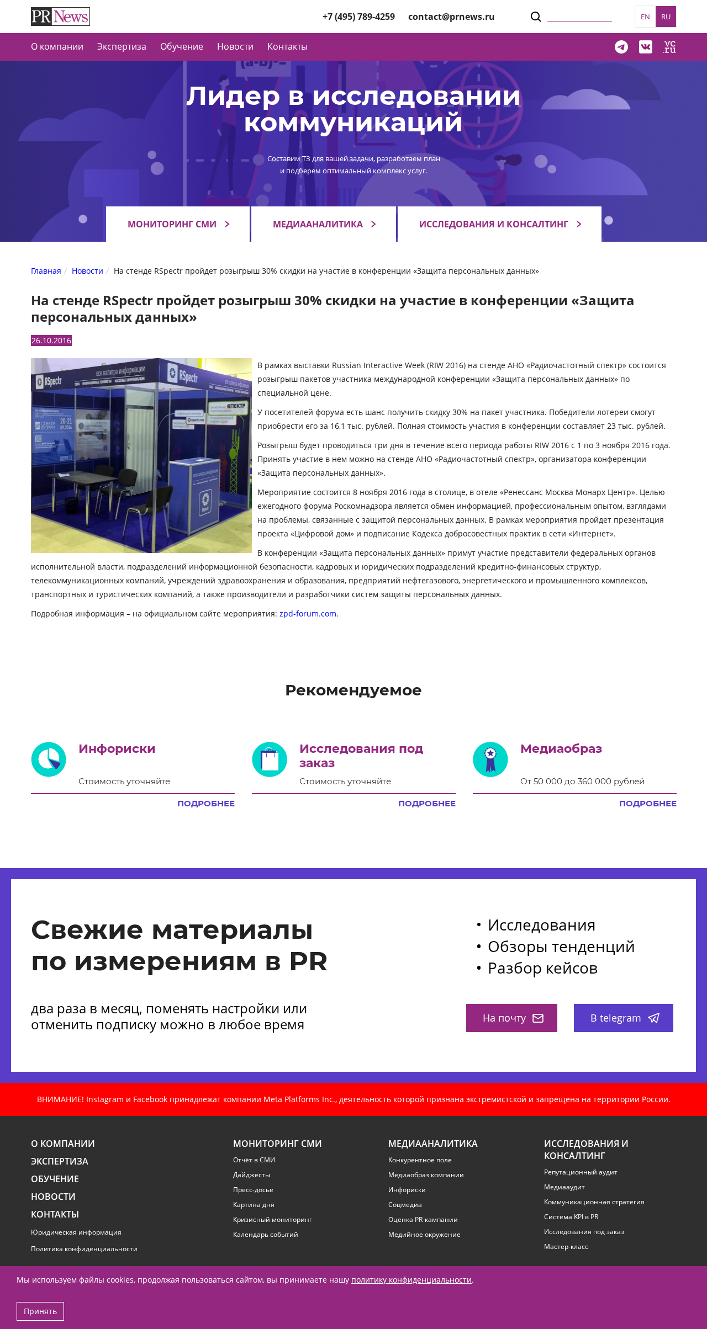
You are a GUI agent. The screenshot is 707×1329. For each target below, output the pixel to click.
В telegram (615, 1017)
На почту (504, 1017)
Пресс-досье (253, 1190)
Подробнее (206, 803)
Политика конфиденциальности (84, 1248)
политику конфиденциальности (411, 1279)
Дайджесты (251, 1175)
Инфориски (407, 1190)
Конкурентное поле (420, 1160)
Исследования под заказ (584, 1231)
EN (645, 17)
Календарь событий (265, 1234)
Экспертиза (59, 1161)
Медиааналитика (318, 224)
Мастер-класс (566, 1246)
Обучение (181, 46)
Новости (235, 46)
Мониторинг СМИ (172, 224)
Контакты (287, 46)
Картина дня (254, 1204)
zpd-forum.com (306, 613)
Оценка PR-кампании (423, 1219)
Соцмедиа (405, 1204)
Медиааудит (564, 1187)
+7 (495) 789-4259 (359, 16)
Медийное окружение (424, 1234)
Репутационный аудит (581, 1172)
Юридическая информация (76, 1232)
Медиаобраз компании (426, 1175)
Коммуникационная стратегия (594, 1202)
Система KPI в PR (571, 1217)
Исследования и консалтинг (493, 224)
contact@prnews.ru (451, 16)
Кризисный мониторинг (272, 1219)
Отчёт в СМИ (254, 1160)
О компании (57, 46)
